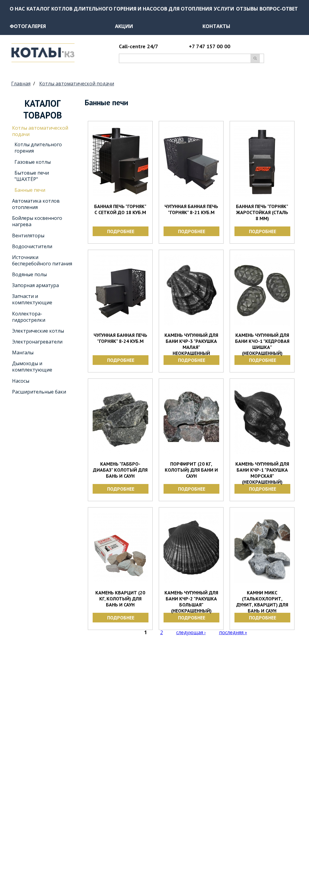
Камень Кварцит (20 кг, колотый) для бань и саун (120, 599)
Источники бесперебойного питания (42, 260)
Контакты (216, 26)
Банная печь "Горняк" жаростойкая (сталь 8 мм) (262, 212)
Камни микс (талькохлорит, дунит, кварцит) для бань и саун (262, 602)
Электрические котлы (38, 330)
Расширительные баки (39, 391)
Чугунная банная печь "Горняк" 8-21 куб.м (191, 209)
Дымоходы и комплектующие (32, 366)
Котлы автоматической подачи (76, 83)
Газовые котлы (32, 162)
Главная (20, 83)
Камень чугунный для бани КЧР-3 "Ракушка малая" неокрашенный (191, 344)
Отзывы (247, 8)
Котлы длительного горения (38, 147)
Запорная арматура (35, 285)
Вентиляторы (28, 235)
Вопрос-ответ (279, 8)
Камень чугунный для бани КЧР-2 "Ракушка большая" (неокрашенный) (191, 602)
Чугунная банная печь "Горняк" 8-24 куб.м (120, 338)
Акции (124, 26)
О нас (17, 8)
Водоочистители (32, 246)
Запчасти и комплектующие (32, 299)
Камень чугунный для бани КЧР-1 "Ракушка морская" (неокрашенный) (262, 473)
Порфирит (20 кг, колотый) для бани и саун (191, 470)
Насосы (20, 381)
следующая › (191, 632)
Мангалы (22, 352)
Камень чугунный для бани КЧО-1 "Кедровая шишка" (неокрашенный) (262, 344)
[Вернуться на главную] (43, 60)
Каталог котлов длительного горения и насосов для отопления (119, 8)
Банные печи (29, 190)
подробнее (120, 231)
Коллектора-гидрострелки (28, 316)
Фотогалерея (28, 26)
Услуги (224, 8)
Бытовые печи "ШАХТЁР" (31, 175)
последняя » (233, 632)
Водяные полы (29, 274)
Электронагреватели (37, 341)
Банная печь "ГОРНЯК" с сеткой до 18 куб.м (120, 209)
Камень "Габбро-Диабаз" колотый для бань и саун (120, 470)
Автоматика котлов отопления (36, 204)
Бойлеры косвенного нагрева (37, 221)
